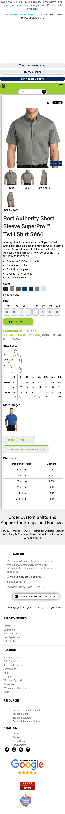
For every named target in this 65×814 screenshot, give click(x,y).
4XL (58, 306)
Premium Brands (12, 657)
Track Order (34, 72)
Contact (17, 737)
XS (8, 306)
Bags (6, 691)
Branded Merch (21, 713)
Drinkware (9, 684)
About (16, 733)
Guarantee (9, 629)
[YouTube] (21, 749)
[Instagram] (14, 749)
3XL (51, 306)
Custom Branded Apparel (26, 710)
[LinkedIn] (28, 749)
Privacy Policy (11, 633)
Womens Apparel (12, 680)
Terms (6, 625)
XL (37, 306)
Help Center (9, 641)
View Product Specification (26, 449)
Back (27, 187)
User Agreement (12, 637)
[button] (27, 767)
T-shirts (7, 676)
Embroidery (13, 331)
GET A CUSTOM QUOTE (32, 79)
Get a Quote (19, 741)
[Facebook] (7, 749)
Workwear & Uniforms (15, 688)
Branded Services (22, 717)
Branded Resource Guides (27, 721)
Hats (6, 672)
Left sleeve (44, 187)
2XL (44, 306)
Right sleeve (11, 209)
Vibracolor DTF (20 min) (22, 335)
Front (11, 187)
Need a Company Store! (34, 65)
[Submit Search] (44, 92)
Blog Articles (19, 745)
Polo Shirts (9, 661)
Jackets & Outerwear (14, 665)
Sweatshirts (9, 669)
